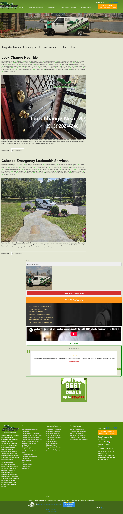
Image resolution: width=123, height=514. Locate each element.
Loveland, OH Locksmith (78, 431)
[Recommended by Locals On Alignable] (48, 504)
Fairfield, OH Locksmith (77, 437)
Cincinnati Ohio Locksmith (22, 62)
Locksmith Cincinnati (32, 68)
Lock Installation (51, 441)
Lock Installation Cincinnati (77, 64)
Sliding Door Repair (68, 8)
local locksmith (12, 445)
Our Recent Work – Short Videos (30, 452)
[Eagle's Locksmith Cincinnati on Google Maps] (73, 497)
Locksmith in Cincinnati (63, 68)
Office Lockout (51, 445)
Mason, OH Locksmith (77, 430)
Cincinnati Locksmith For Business (67, 61)
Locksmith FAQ (27, 464)
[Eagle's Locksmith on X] (57, 497)
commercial (4, 439)
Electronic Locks (13, 64)
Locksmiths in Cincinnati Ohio (32, 435)
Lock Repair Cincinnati (67, 66)
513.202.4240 (111, 428)
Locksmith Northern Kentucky (24, 69)
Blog (23, 462)
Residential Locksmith (9, 71)
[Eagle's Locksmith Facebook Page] (53, 497)
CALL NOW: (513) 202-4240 (74, 293)
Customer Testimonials (29, 456)
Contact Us (25, 468)
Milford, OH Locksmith (77, 433)
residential (10, 437)
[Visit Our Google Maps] (109, 442)
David (19, 61)
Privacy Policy (26, 466)
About (20, 8)
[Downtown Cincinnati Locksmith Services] (31, 504)
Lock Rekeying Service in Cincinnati (49, 66)
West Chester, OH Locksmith (79, 439)
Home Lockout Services (53, 447)
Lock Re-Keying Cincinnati (30, 66)
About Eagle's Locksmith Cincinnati (30, 430)
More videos (74, 343)
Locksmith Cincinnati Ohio (47, 68)
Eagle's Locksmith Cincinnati (10, 435)
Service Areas (86, 8)
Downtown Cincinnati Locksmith (29, 444)
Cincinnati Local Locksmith (55, 451)
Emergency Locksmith (26, 64)
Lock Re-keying (51, 449)
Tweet (103, 508)
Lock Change (50, 439)
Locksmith (21, 68)
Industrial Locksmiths (53, 435)
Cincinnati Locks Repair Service (33, 61)
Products (52, 8)
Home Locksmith (54, 64)
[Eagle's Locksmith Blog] (68, 497)
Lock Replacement (52, 443)
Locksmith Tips (39, 69)
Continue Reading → (17, 150)
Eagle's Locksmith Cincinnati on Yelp (51, 510)
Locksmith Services (35, 8)
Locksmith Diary (27, 455)
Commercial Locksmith (53, 430)
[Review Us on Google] (69, 504)
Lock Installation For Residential (12, 66)
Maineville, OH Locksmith (78, 435)
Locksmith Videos (28, 449)
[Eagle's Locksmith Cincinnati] (10, 428)
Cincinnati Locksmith (49, 61)
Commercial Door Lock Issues (64, 62)
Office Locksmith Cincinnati (78, 69)
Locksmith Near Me (76, 68)
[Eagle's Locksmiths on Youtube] (65, 497)
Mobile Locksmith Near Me (30, 441)
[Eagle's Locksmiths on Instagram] (61, 497)
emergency (15, 439)
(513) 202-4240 (112, 2)
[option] (74, 278)
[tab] (72, 374)
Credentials (25, 458)
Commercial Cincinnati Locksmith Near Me (42, 62)
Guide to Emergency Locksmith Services (35, 160)
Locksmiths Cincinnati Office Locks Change (56, 69)
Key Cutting (65, 64)
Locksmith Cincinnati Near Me (32, 439)
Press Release (26, 460)
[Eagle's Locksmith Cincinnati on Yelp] (76, 497)
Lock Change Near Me (19, 57)
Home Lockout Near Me (41, 64)
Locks (14, 68)
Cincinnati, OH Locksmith (30, 433)
